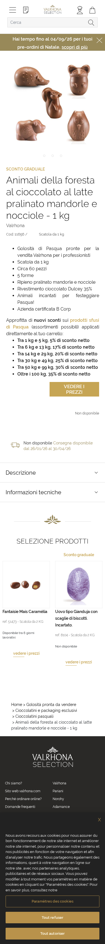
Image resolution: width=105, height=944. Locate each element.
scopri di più (75, 47)
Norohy (58, 799)
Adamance (61, 807)
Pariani (58, 791)
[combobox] (52, 22)
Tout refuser (53, 917)
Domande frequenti (20, 807)
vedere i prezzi (26, 653)
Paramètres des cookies (52, 901)
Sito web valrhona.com (22, 791)
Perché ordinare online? (23, 799)
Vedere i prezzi (74, 389)
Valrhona (59, 783)
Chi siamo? (13, 783)
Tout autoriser (52, 933)
